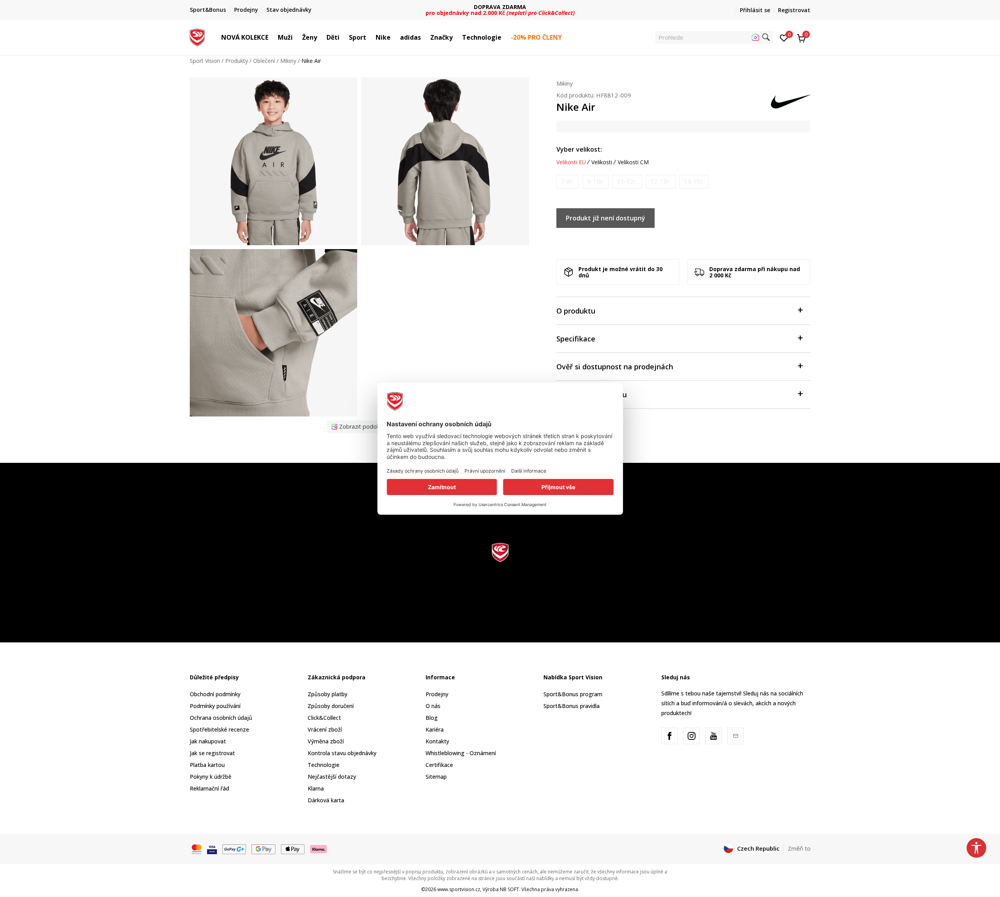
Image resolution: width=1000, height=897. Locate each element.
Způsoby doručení (331, 706)
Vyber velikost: (579, 149)
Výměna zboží (326, 741)
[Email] (735, 736)
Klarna (316, 788)
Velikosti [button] (601, 162)
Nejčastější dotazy (332, 776)
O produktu (575, 311)
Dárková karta (326, 800)
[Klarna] (318, 848)
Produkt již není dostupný (605, 218)
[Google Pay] (263, 848)
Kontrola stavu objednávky (342, 753)
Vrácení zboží (325, 729)
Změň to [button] (799, 848)
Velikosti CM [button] (633, 162)
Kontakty (437, 741)
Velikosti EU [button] (571, 162)
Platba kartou (207, 765)
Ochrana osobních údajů (221, 717)
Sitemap (436, 776)
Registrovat (794, 10)
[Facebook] (669, 736)
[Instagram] (691, 736)
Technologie (323, 765)
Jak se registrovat (212, 753)
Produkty (236, 60)
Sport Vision (205, 60)
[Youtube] (713, 736)
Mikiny (288, 60)
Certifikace (439, 765)
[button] (272, 37)
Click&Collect (324, 717)
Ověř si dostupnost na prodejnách (614, 366)
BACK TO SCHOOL (500, 7)
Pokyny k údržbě (210, 776)
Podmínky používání (215, 706)
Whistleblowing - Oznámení (461, 753)
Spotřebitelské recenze (219, 729)
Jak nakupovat (208, 741)
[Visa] (212, 848)
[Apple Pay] (293, 848)
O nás (433, 706)
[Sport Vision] (197, 36)
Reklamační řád (209, 788)
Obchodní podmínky (215, 694)
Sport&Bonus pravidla (571, 706)
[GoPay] (234, 848)
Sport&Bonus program (572, 694)
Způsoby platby (327, 694)
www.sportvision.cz (458, 889)
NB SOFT (509, 889)
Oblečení (264, 60)
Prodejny (437, 694)
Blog (432, 717)
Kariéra (435, 729)
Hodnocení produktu (591, 394)
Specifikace (575, 338)
